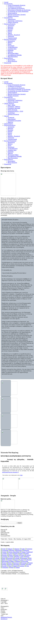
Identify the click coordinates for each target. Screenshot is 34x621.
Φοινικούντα (11, 41)
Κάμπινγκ (10, 122)
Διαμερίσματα (12, 119)
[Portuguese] (15, 563)
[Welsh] (11, 567)
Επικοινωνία (7, 63)
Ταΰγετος (10, 52)
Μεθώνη (10, 42)
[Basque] (11, 550)
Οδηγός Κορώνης (9, 103)
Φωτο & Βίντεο (8, 58)
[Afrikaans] (9, 549)
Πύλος (9, 44)
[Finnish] (16, 555)
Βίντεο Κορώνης (12, 61)
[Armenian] (28, 549)
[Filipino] (10, 555)
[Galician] (28, 555)
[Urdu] (27, 566)
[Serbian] (3, 564)
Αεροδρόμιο (11, 113)
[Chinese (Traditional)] (26, 552)
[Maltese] (17, 561)
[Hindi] (3, 558)
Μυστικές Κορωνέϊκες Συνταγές (17, 14)
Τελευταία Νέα (8, 17)
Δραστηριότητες (8, 123)
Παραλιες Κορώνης (13, 16)
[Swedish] (4, 566)
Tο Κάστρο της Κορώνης (15, 7)
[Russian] (30, 563)
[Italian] (3, 560)
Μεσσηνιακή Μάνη (13, 53)
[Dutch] (20, 553)
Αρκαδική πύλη (12, 49)
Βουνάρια (10, 28)
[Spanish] (22, 564)
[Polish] (8, 563)
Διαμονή (6, 116)
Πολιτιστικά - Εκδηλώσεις (15, 21)
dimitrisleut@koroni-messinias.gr (10, 472)
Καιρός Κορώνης (12, 109)
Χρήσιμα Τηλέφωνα (13, 114)
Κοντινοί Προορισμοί (10, 39)
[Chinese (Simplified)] (13, 552)
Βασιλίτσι (10, 27)
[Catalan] (3, 552)
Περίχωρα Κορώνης (9, 24)
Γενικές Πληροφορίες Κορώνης (16, 5)
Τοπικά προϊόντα (12, 13)
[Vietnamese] (4, 567)
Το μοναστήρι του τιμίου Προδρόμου (18, 11)
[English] (26, 553)
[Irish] (29, 558)
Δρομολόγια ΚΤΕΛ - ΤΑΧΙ (15, 111)
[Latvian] (21, 560)
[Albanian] (16, 549)
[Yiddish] (17, 567)
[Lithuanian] (28, 560)
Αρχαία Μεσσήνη (13, 47)
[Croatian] (4, 553)
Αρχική (6, 2)
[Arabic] (22, 549)
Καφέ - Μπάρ (11, 105)
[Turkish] (14, 566)
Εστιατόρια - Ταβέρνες (14, 106)
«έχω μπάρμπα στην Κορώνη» (16, 8)
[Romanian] (23, 563)
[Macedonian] (5, 561)
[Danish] (15, 553)
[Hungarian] (9, 558)
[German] (10, 556)
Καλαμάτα (10, 50)
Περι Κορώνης (8, 3)
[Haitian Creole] (18, 556)
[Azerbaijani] (4, 550)
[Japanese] (9, 560)
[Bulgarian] (25, 550)
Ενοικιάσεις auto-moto (14, 108)
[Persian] (3, 563)
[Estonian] (4, 555)
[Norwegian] (24, 561)
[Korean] (15, 560)
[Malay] (11, 561)
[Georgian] (4, 556)
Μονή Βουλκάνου (13, 56)
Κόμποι (10, 31)
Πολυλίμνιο (11, 45)
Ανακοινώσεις (12, 19)
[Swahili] (28, 564)
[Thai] (9, 566)
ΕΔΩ (21, 475)
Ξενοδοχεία (11, 117)
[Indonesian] (23, 558)
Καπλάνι (10, 30)
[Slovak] (9, 564)
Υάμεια (10, 33)
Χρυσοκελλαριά (12, 38)
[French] (21, 555)
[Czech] (9, 553)
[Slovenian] (15, 564)
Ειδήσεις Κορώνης (13, 22)
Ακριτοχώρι (11, 25)
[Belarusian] (18, 550)
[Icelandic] (16, 558)
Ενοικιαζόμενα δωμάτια (14, 120)
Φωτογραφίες (11, 59)
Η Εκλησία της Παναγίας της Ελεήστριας (19, 10)
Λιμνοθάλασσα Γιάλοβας (15, 55)
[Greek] (3, 549)
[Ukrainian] (20, 566)
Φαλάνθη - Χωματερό (14, 35)
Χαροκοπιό (11, 36)
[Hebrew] (26, 556)
